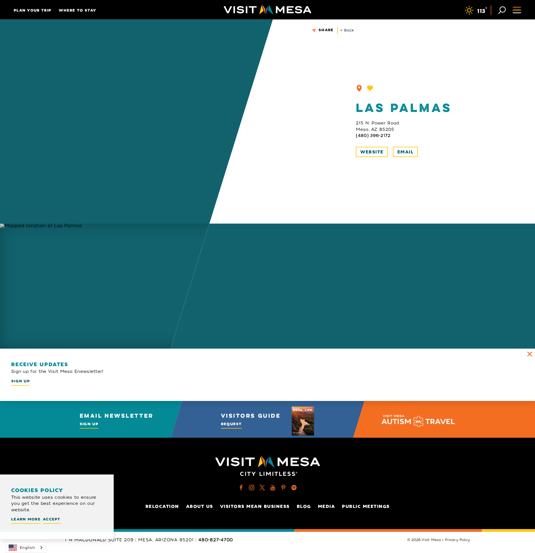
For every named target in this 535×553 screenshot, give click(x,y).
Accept (51, 519)
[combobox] (26, 547)
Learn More (26, 519)
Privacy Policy (457, 540)
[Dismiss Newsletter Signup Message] (530, 354)
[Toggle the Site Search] (502, 10)
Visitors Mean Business (255, 506)
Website (372, 152)
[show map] (359, 88)
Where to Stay (77, 10)
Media (326, 506)
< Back (347, 30)
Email (405, 152)
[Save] (370, 88)
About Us (199, 506)
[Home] (267, 10)
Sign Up (20, 381)
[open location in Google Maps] (120, 286)
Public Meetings (366, 506)
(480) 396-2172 (373, 135)
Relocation (162, 506)
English (27, 547)
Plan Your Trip (32, 10)
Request (231, 424)
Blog (304, 506)
